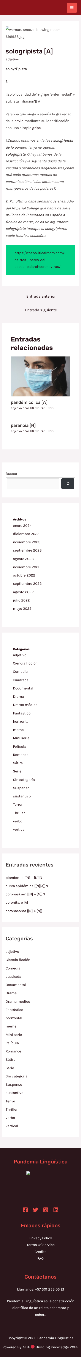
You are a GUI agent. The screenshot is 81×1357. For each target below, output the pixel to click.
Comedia (20, 671)
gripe (36, 128)
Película (19, 746)
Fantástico (21, 713)
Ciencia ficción (25, 663)
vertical (19, 829)
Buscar (11, 473)
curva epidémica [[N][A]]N (27, 886)
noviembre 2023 (26, 542)
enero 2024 (22, 525)
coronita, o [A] (17, 902)
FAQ (40, 1258)
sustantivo (22, 796)
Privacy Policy (40, 1238)
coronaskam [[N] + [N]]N (25, 894)
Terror (17, 804)
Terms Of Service (41, 1245)
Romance (21, 754)
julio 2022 (21, 600)
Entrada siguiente (41, 310)
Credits (40, 1251)
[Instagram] (45, 1210)
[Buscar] (67, 483)
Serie (17, 771)
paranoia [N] (23, 425)
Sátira (18, 763)
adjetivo (12, 59)
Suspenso (21, 788)
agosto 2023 (23, 559)
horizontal (21, 721)
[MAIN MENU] (72, 8)
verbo (17, 821)
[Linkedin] (56, 1210)
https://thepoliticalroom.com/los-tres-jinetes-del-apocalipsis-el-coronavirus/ (39, 260)
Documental (23, 688)
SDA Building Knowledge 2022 (50, 1347)
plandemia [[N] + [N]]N (24, 877)
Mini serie (21, 738)
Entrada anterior (41, 296)
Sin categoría (24, 779)
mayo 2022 (22, 608)
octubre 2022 (24, 575)
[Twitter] (35, 1210)
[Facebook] (25, 1210)
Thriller (19, 813)
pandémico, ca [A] (29, 402)
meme (18, 729)
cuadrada (21, 680)
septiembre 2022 (27, 583)
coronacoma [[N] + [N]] (24, 911)
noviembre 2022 (26, 567)
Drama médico (25, 705)
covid (19, 121)
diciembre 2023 (26, 534)
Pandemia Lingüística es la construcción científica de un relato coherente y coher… (40, 1308)
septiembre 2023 (27, 550)
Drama (18, 696)
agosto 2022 (23, 592)
